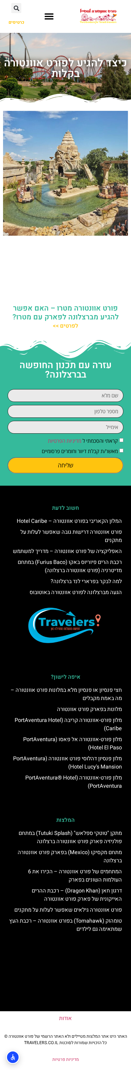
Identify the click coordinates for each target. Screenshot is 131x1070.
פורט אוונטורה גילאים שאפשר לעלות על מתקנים (68, 910)
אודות (65, 1018)
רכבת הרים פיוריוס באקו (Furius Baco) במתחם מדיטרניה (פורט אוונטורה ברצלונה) (70, 566)
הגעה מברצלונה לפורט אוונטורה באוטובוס (76, 592)
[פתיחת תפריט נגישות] (12, 1057)
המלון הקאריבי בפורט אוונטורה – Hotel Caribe (69, 521)
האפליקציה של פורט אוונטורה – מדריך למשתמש (67, 551)
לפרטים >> (65, 326)
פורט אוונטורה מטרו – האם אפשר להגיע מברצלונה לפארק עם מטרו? (65, 312)
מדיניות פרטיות (65, 1059)
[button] (49, 16)
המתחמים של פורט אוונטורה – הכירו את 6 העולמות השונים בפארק (75, 876)
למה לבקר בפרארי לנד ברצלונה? (86, 581)
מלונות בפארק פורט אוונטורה (89, 709)
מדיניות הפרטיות (64, 440)
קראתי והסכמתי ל (83, 440)
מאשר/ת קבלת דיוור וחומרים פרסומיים (80, 451)
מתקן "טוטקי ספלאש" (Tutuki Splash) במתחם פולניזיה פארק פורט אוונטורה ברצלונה (70, 837)
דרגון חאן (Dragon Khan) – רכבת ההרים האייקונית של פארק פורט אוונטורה (77, 895)
